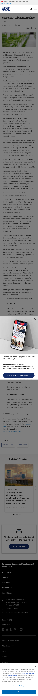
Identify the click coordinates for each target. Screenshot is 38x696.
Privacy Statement (28, 673)
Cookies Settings (19, 686)
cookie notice (12, 675)
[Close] (35, 666)
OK (19, 692)
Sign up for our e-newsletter (18, 375)
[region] (19, 679)
